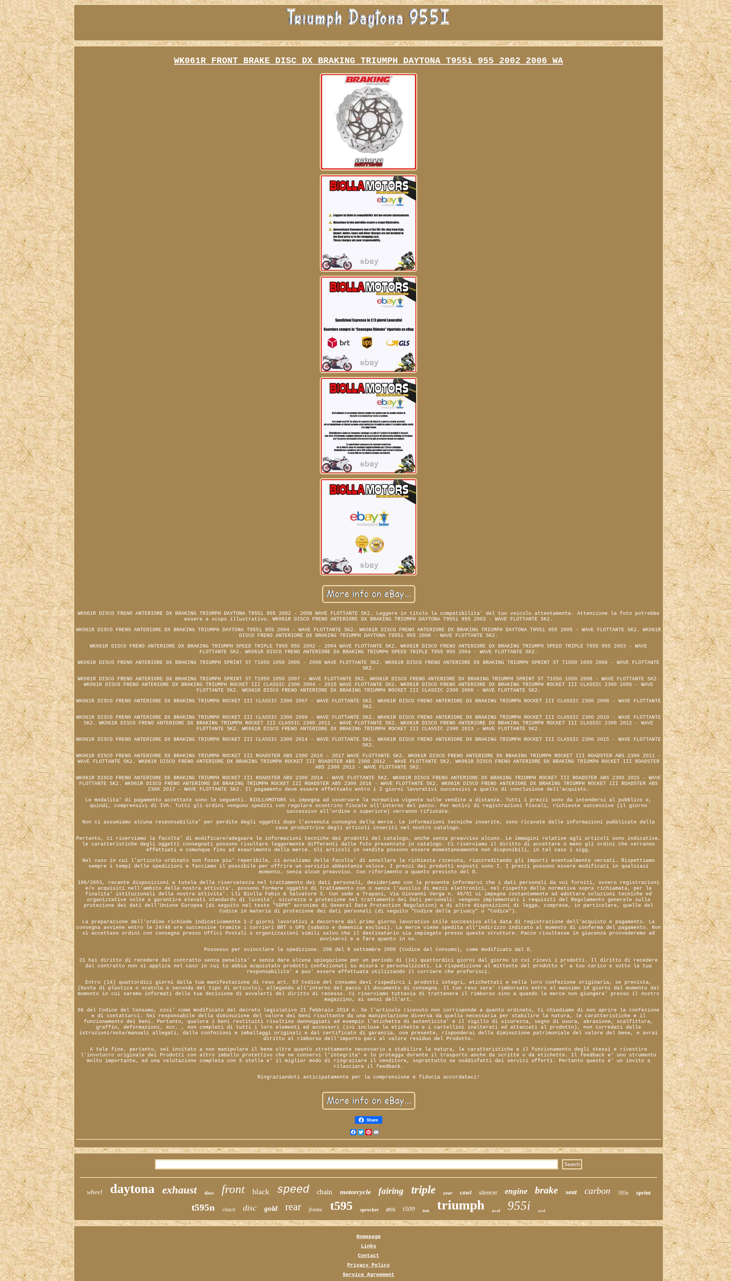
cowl (465, 1192)
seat (571, 1192)
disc (250, 1207)
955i (519, 1205)
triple (423, 1189)
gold (271, 1208)
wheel (94, 1192)
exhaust (179, 1190)
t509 (409, 1208)
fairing (391, 1191)
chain (324, 1192)
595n (623, 1193)
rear (293, 1206)
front (233, 1189)
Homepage (368, 1237)
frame (315, 1209)
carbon (597, 1191)
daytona (132, 1189)
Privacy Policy (368, 1265)
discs (209, 1193)
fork (426, 1211)
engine (516, 1191)
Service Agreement (368, 1275)
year (447, 1193)
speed (293, 1190)
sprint (643, 1193)
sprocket (369, 1209)
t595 (341, 1205)
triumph (460, 1205)
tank (542, 1210)
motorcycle (355, 1192)
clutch (228, 1209)
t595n (203, 1207)
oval (496, 1210)
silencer (488, 1192)
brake (546, 1190)
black (260, 1191)
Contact (368, 1256)
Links (368, 1246)
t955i (390, 1209)
